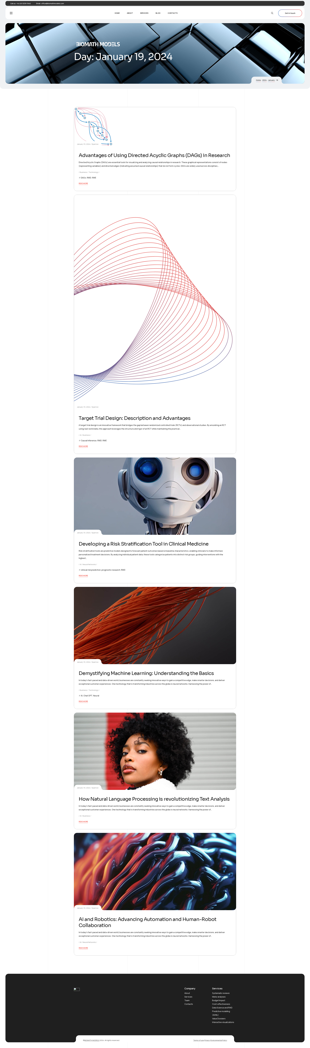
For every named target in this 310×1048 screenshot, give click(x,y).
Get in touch (290, 13)
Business (83, 172)
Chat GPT (87, 695)
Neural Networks (89, 564)
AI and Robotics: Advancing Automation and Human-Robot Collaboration (147, 922)
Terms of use (198, 1040)
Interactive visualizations (223, 1022)
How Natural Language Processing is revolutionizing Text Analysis (154, 799)
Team (187, 1000)
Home (258, 80)
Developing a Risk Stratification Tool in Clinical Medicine (143, 544)
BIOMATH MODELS (92, 1040)
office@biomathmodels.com (52, 3)
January (271, 80)
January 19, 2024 (83, 144)
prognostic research (110, 570)
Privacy (207, 1040)
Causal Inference (89, 440)
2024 (264, 80)
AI (80, 435)
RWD (89, 177)
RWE (94, 177)
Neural (96, 695)
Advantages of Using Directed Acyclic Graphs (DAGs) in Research (154, 155)
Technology (93, 172)
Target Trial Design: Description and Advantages (134, 418)
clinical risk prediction (91, 570)
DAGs (83, 177)
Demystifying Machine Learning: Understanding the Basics (146, 673)
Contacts (188, 1004)
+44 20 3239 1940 (23, 3)
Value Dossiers (218, 1018)
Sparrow (95, 144)
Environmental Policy (218, 1040)
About (187, 993)
